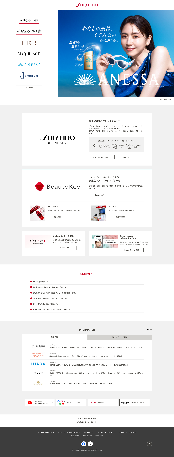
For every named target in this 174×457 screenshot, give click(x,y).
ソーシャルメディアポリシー (107, 432)
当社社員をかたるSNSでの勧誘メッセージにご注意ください (54, 293)
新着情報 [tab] (54, 337)
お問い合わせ (75, 436)
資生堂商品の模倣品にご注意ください (46, 304)
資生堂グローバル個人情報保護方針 (69, 432)
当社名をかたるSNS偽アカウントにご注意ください (51, 298)
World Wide (99, 436)
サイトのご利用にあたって (46, 432)
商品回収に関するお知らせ (86, 422)
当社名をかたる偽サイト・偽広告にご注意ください (51, 287)
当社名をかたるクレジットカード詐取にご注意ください (53, 310)
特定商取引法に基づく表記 (127, 432)
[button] (161, 99)
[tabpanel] (87, 365)
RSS (150, 329)
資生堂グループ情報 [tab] (119, 337)
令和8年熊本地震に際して (42, 282)
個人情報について (89, 432)
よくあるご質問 (87, 436)
